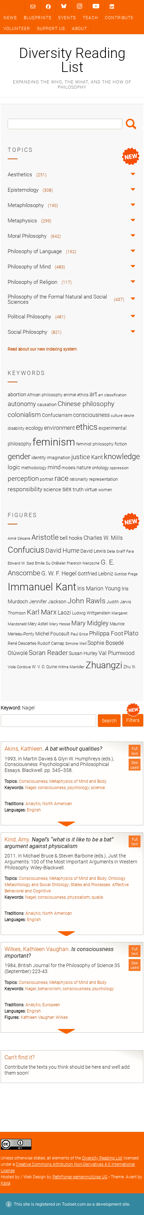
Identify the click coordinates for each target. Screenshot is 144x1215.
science (98, 787)
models (68, 467)
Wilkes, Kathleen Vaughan (37, 949)
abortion (17, 394)
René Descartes (22, 643)
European (51, 1004)
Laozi (64, 612)
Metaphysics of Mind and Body (78, 781)
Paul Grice (79, 634)
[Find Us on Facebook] (48, 6)
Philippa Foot (106, 633)
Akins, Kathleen (23, 748)
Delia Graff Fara (120, 551)
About (79, 28)
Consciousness (33, 781)
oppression (119, 468)
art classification (112, 395)
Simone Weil (75, 643)
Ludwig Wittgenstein (91, 613)
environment (59, 428)
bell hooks (71, 538)
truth (78, 489)
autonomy (22, 403)
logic (14, 467)
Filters (132, 720)
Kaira (5, 1183)
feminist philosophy (95, 444)
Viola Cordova (19, 667)
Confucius (26, 550)
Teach (90, 17)
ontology (100, 467)
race (62, 478)
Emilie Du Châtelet (50, 563)
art (93, 394)
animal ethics (76, 394)
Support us (51, 28)
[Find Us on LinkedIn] (112, 6)
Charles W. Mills (103, 538)
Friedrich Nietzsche (83, 563)
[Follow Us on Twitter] (64, 6)
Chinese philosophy (86, 404)
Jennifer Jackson (47, 601)
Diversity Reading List (72, 60)
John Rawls (86, 601)
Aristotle (45, 537)
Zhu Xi (129, 666)
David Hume (62, 550)
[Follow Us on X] (79, 6)
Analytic (33, 803)
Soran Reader (48, 653)
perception (23, 478)
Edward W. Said (21, 563)
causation (47, 404)
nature (84, 467)
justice (80, 457)
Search (131, 124)
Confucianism (57, 415)
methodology (33, 467)
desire (129, 415)
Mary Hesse (59, 624)
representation (103, 479)
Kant (97, 457)
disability (16, 428)
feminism (54, 442)
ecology (34, 428)
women (105, 489)
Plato (131, 633)
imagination (58, 457)
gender (19, 456)
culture (117, 415)
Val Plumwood (117, 653)
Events (67, 17)
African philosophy (45, 394)
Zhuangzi (104, 665)
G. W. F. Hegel (59, 573)
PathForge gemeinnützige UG (79, 1176)
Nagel (30, 787)
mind (54, 467)
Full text (134, 751)
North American (57, 803)
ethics (87, 427)
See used (134, 765)
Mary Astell (38, 623)
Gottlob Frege (126, 574)
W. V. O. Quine (44, 666)
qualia (97, 897)
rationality (79, 479)
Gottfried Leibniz (95, 573)
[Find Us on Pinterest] (96, 6)
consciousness (52, 787)
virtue (91, 489)
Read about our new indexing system (42, 349)
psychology (78, 787)
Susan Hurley (83, 653)
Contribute (119, 17)
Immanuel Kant (42, 587)
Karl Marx (42, 612)
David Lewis (93, 551)
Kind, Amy (17, 839)
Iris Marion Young (99, 588)
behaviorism (49, 988)
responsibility (25, 489)
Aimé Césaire (19, 538)
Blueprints (37, 17)
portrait (46, 479)
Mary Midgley (90, 623)
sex (67, 489)
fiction (121, 444)
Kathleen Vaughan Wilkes (44, 1017)
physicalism (78, 897)
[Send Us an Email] (33, 6)
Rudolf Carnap (50, 643)
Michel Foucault (52, 633)
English (34, 810)
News (10, 17)
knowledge (122, 456)
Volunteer (16, 28)
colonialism (24, 415)
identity (38, 457)
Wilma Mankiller (71, 667)
